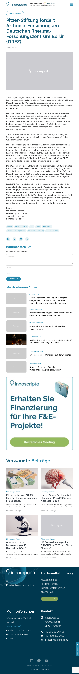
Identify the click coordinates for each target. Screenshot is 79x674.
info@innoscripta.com (56, 639)
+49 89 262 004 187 (55, 631)
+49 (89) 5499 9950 (55, 635)
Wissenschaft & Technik (19, 618)
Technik (10, 622)
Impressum (34, 670)
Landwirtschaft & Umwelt (19, 630)
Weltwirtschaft (14, 626)
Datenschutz (44, 670)
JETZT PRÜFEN (49, 599)
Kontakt (10, 638)
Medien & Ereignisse (17, 634)
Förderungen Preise (15, 13)
